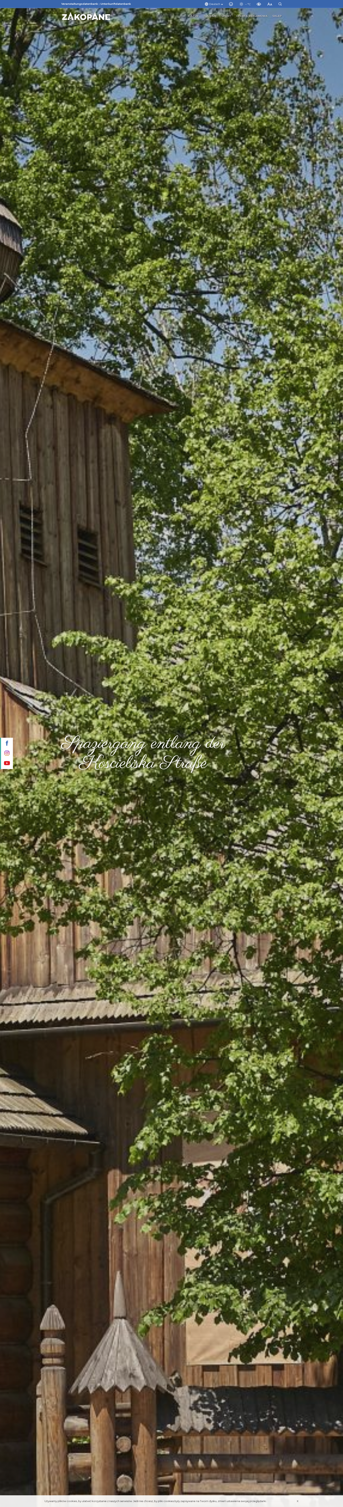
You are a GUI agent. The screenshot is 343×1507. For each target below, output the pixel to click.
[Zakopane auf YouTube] (6, 763)
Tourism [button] (209, 15)
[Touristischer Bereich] (86, 16)
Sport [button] (226, 15)
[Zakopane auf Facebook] (6, 743)
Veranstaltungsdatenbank (79, 3)
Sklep (277, 15)
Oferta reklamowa (252, 15)
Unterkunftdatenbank (115, 3)
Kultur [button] (193, 15)
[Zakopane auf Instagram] (6, 753)
